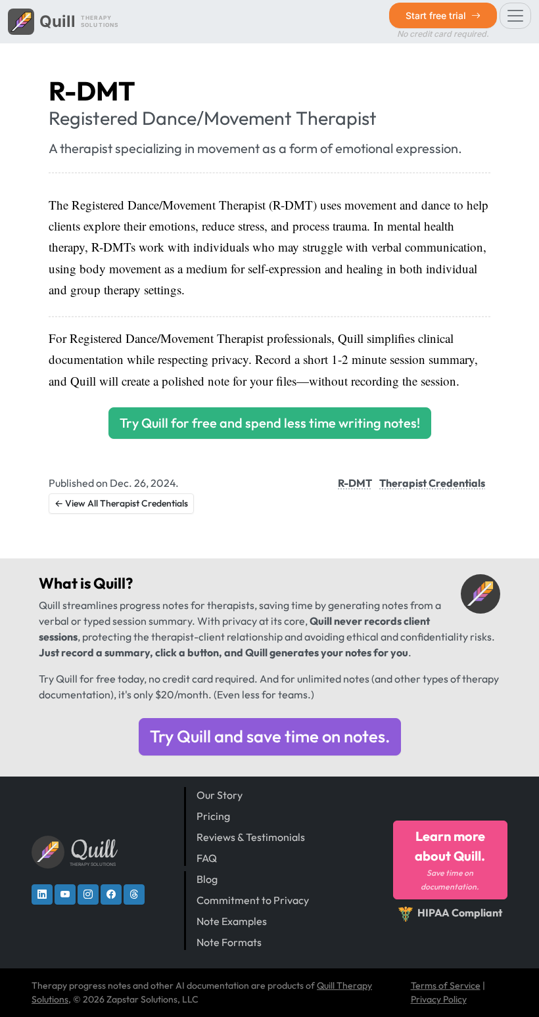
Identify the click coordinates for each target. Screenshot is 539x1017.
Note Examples (232, 921)
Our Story (220, 795)
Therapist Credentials (432, 482)
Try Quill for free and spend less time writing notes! (270, 423)
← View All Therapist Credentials (121, 503)
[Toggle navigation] (515, 16)
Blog (207, 879)
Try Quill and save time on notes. (270, 736)
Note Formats (229, 942)
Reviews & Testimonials (251, 837)
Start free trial (437, 15)
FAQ (207, 858)
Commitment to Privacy (253, 900)
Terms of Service (445, 985)
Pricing (213, 816)
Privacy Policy (439, 999)
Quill (109, 583)
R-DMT (355, 482)
